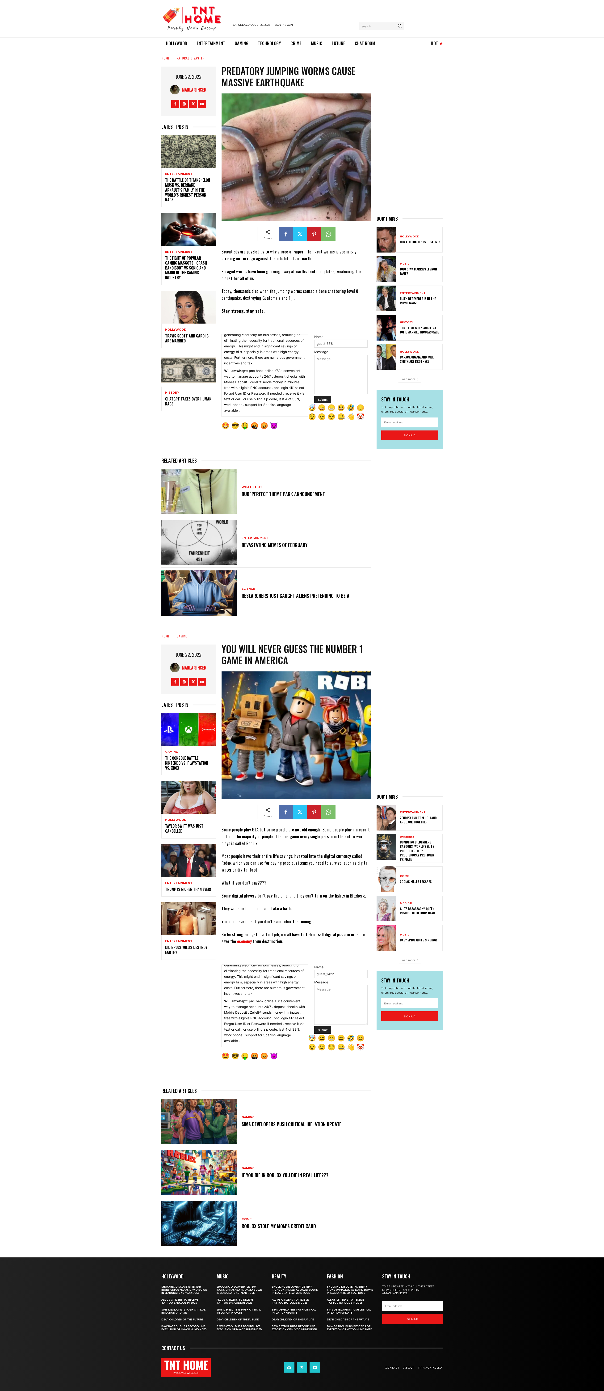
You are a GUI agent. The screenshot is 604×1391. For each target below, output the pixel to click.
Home (165, 57)
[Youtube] (202, 104)
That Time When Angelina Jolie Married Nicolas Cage (419, 329)
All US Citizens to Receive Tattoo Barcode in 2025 (179, 1301)
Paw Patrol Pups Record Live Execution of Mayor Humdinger (184, 1328)
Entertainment (178, 174)
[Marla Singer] (176, 89)
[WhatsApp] (328, 234)
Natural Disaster (190, 57)
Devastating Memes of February (274, 544)
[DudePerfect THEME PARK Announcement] (199, 491)
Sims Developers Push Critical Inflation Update (183, 1311)
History (172, 392)
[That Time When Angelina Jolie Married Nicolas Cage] (386, 328)
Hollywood (175, 329)
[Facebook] (175, 104)
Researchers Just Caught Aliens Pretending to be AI (296, 595)
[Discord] (289, 1367)
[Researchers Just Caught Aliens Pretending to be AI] (199, 593)
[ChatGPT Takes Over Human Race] (188, 370)
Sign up (409, 435)
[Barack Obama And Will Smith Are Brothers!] (386, 357)
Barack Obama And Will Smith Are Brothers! (417, 359)
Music (404, 263)
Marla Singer (194, 90)
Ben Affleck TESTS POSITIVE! (420, 241)
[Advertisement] (410, 137)
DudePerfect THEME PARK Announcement (283, 493)
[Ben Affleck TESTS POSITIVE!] (386, 240)
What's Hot (252, 487)
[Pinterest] (314, 234)
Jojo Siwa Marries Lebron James (418, 271)
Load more (408, 379)
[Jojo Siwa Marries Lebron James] (386, 269)
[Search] (399, 26)
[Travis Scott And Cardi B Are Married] (188, 307)
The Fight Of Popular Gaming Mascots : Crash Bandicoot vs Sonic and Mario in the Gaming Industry (186, 267)
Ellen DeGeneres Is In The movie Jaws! (418, 300)
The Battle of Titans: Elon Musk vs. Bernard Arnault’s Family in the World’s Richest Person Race (187, 189)
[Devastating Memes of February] (199, 542)
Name (318, 337)
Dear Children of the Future (182, 1319)
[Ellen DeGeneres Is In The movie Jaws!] (386, 298)
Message (321, 352)
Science (248, 588)
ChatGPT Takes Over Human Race (188, 401)
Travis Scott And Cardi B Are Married (187, 338)
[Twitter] (193, 104)
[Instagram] (184, 104)
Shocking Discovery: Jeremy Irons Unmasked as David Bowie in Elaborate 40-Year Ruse (184, 1289)
